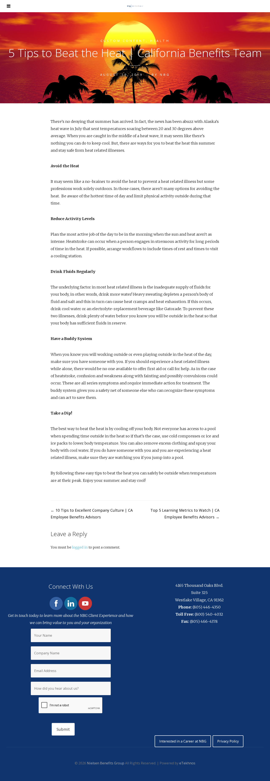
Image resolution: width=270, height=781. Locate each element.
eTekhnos (187, 763)
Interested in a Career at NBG (182, 741)
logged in (80, 547)
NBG (165, 75)
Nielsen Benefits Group (105, 763)
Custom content (123, 41)
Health (160, 41)
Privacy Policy (228, 741)
